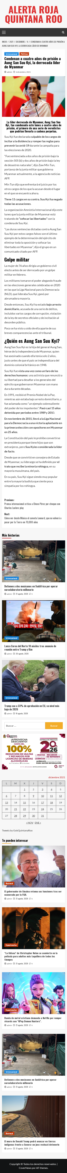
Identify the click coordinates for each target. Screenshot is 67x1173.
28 (15, 815)
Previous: (32, 504)
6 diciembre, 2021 (23, 72)
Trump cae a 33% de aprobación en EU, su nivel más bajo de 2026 (31, 707)
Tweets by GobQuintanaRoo (17, 830)
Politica (24, 54)
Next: (32, 518)
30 (33, 815)
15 (24, 802)
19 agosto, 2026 (22, 713)
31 (42, 815)
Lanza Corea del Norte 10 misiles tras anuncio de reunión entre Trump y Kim (30, 647)
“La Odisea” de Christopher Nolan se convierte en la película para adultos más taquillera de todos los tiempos (30, 956)
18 (51, 802)
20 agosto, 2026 (22, 653)
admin (9, 72)
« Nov (29, 822)
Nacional (9, 883)
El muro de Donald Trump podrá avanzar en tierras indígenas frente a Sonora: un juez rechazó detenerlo (31, 1143)
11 (51, 795)
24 (42, 809)
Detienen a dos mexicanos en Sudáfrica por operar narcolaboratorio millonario (31, 588)
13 (6, 802)
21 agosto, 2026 (22, 593)
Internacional (11, 54)
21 (15, 809)
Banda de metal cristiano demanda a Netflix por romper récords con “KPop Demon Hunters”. (32, 1019)
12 (60, 795)
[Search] (63, 32)
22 (24, 809)
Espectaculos (11, 945)
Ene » (38, 822)
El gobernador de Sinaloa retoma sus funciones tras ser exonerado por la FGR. (33, 893)
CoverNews (25, 1167)
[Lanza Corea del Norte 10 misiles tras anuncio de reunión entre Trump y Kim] (33, 621)
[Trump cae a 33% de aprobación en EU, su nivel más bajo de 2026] (33, 681)
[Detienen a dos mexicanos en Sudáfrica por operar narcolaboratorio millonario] (33, 561)
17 (42, 802)
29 (24, 815)
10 (42, 795)
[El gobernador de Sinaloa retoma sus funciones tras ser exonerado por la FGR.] (33, 866)
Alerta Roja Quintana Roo (33, 13)
